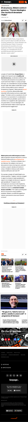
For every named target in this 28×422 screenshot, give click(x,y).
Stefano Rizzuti (8, 20)
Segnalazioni (9, 352)
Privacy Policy (17, 352)
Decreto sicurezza (5, 5)
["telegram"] (18, 339)
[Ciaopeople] (14, 418)
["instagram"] (5, 339)
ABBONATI (21, 1)
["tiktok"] (2, 339)
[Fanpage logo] (8, 2)
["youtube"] (9, 339)
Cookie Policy (4, 354)
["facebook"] (15, 339)
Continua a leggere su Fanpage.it (14, 203)
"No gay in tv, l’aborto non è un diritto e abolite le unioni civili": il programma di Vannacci (14, 314)
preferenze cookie (5, 357)
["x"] (12, 339)
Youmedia (3, 352)
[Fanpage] (14, 380)
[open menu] (1, 2)
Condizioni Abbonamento (13, 354)
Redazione (23, 354)
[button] (25, 20)
